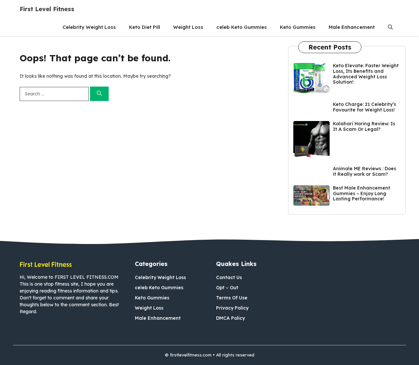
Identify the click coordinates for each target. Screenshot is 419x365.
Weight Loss (188, 27)
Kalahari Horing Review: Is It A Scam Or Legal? (364, 126)
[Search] (99, 94)
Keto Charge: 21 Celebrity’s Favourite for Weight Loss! (364, 107)
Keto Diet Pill (144, 27)
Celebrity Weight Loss (89, 27)
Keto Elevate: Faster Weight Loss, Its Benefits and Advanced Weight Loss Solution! (366, 74)
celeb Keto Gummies (241, 27)
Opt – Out (227, 288)
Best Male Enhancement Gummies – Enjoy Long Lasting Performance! (361, 193)
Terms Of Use (231, 298)
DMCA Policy (230, 318)
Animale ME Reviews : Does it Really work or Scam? (364, 171)
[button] (390, 27)
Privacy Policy (232, 308)
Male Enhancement (352, 27)
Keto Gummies (298, 27)
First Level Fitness (47, 9)
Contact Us (229, 277)
